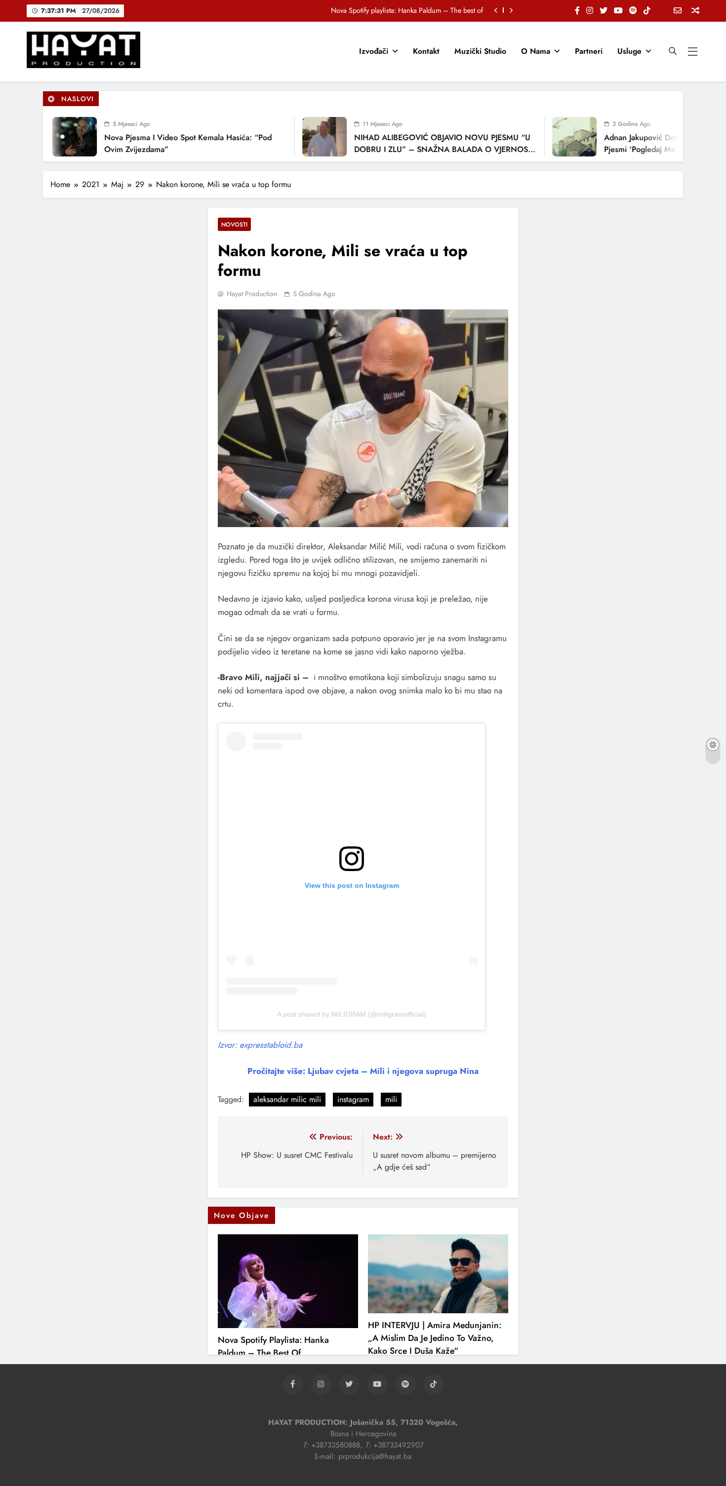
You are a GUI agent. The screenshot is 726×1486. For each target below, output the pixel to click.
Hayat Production (252, 294)
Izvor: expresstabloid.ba (260, 1045)
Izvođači (373, 51)
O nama (535, 51)
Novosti (234, 224)
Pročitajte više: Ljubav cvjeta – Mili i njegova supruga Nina (363, 1071)
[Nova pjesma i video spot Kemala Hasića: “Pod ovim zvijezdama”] (54, 136)
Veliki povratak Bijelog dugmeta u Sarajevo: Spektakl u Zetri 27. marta (380, 10)
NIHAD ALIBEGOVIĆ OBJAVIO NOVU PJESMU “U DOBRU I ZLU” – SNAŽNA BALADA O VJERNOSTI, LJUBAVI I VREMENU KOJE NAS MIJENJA (424, 149)
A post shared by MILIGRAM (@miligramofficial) (351, 1014)
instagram (353, 1099)
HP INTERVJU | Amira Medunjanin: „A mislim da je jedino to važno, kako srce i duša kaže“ (434, 1338)
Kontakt (426, 51)
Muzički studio (480, 51)
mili (391, 1099)
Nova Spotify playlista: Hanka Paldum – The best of (273, 1346)
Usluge (629, 51)
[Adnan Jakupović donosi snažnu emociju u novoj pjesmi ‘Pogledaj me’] (553, 136)
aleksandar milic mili (287, 1099)
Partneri (589, 51)
